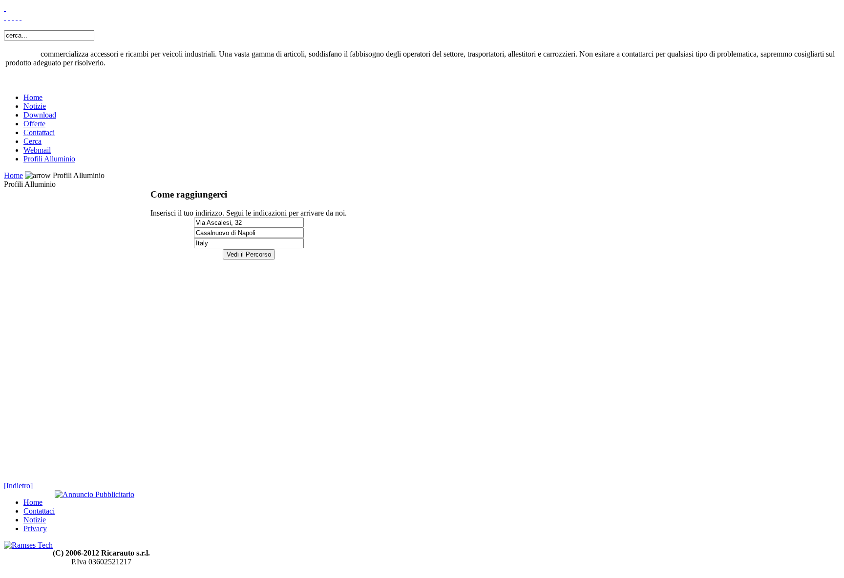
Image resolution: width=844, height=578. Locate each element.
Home (32, 97)
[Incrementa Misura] (13, 17)
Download (39, 115)
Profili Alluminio (49, 159)
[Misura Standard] (17, 17)
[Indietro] (18, 485)
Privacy (35, 528)
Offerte (34, 124)
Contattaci (39, 132)
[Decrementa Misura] (20, 17)
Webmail (37, 150)
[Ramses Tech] (28, 545)
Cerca (32, 141)
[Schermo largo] (5, 17)
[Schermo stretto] (9, 17)
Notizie (34, 106)
